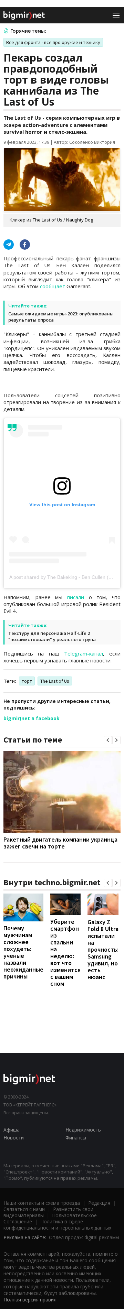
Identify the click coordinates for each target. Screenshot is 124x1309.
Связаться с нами (24, 1209)
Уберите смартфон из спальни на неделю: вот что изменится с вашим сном (65, 952)
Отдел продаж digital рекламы (84, 1237)
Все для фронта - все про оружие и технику (53, 42)
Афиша (11, 1129)
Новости (13, 1137)
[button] (108, 740)
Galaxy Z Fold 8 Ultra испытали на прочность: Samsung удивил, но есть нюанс (102, 949)
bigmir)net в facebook (31, 718)
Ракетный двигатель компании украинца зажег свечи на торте (60, 842)
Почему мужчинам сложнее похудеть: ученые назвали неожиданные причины (23, 952)
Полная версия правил (29, 1299)
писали (75, 597)
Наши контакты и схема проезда (41, 1203)
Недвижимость (83, 1129)
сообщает (52, 286)
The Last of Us (54, 681)
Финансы (75, 1137)
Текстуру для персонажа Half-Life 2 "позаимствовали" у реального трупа (52, 636)
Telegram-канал (83, 653)
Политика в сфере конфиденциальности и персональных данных (57, 1224)
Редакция (99, 1203)
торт (27, 681)
